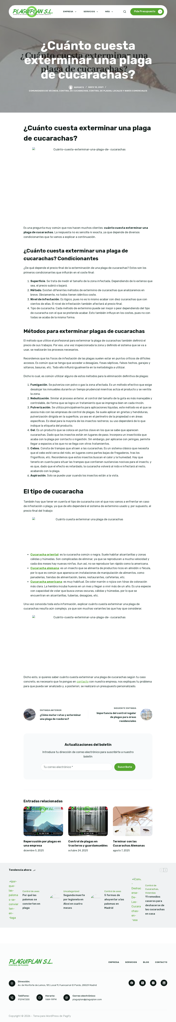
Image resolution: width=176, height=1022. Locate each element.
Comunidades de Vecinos (43, 91)
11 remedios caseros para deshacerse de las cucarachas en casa (155, 905)
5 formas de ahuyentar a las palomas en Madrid (114, 901)
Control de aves (31, 891)
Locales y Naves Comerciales (130, 91)
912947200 (24, 999)
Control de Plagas (100, 91)
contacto (83, 681)
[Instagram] (153, 983)
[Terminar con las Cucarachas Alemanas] (132, 821)
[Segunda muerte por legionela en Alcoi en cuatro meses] (55, 900)
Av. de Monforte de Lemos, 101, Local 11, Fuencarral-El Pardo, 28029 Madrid (57, 985)
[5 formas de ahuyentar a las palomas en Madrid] (96, 900)
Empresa (68, 11)
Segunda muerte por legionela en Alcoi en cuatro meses (74, 901)
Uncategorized (71, 891)
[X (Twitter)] (142, 983)
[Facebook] (132, 983)
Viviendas (150, 893)
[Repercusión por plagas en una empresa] (43, 821)
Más (107, 11)
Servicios (89, 11)
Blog (146, 962)
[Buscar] (124, 11)
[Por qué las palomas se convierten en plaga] (14, 899)
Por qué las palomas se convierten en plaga (31, 901)
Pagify (67, 1016)
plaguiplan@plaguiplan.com (87, 999)
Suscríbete (125, 766)
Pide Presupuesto (144, 11)
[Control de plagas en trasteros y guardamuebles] (88, 821)
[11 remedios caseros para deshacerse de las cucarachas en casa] (136, 899)
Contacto (161, 962)
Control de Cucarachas (73, 91)
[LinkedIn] (164, 983)
